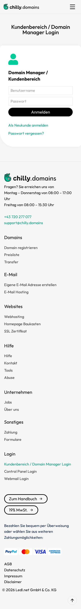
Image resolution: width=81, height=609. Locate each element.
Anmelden (40, 112)
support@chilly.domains (23, 222)
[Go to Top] (72, 600)
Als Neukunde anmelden (28, 125)
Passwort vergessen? (26, 133)
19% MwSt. (18, 509)
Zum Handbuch (23, 498)
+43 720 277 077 (17, 216)
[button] (72, 7)
